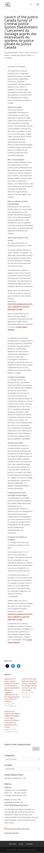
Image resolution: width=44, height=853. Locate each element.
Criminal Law (15, 55)
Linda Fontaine (12, 52)
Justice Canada (25, 55)
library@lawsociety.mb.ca (19, 805)
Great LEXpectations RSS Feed (17, 829)
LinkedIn (29, 844)
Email (21, 844)
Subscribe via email (11, 833)
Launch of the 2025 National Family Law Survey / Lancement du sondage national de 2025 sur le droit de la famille (29, 684)
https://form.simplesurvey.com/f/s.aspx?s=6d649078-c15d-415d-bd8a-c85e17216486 (20, 306)
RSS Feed (12, 844)
